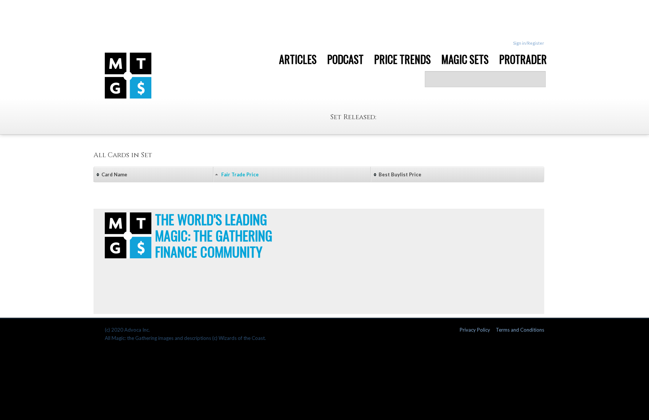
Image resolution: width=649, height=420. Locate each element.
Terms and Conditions (520, 330)
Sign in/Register (528, 43)
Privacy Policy (475, 330)
